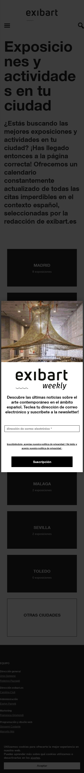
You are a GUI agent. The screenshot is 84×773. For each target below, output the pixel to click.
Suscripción (42, 462)
